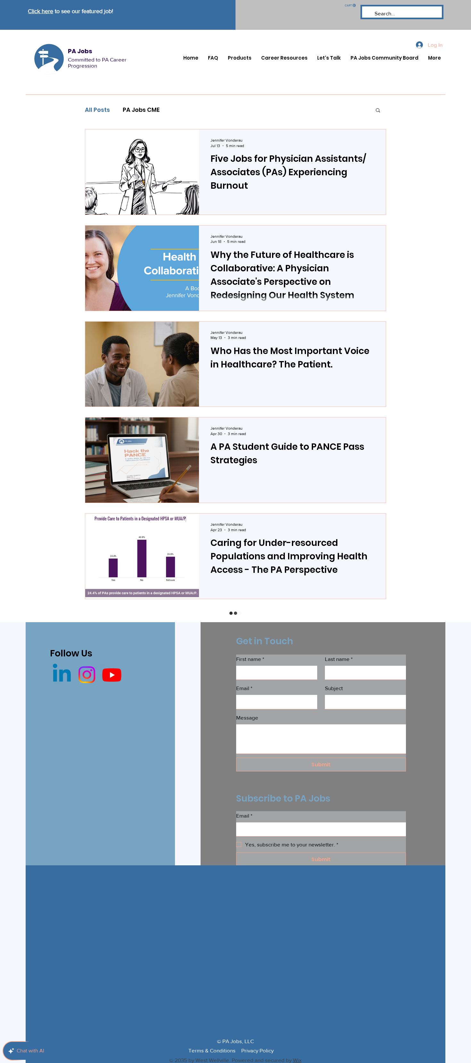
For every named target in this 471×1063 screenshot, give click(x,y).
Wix (297, 1060)
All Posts (97, 109)
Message (247, 717)
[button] (350, 5)
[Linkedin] (62, 674)
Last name (339, 659)
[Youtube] (112, 674)
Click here (40, 11)
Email (244, 688)
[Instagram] (87, 674)
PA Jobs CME (141, 109)
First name (250, 659)
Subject (334, 688)
